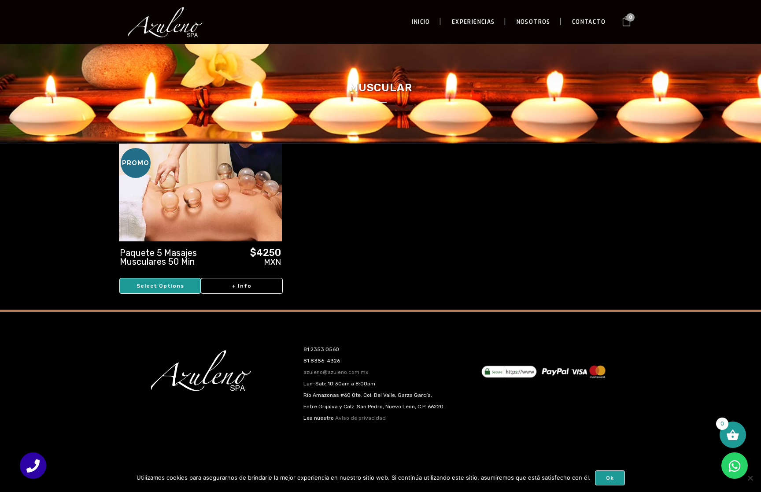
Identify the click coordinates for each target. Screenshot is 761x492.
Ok (610, 478)
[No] (750, 478)
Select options (160, 286)
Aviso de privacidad (360, 418)
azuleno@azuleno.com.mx (335, 372)
